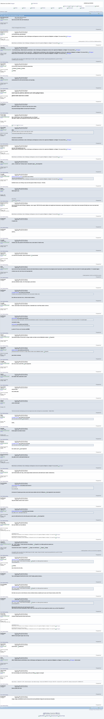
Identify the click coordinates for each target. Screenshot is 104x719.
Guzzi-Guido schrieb (16, 485)
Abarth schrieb (15, 350)
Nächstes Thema (99, 11)
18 (6, 13)
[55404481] (17, 200)
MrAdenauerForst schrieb (17, 176)
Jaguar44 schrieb (15, 559)
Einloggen (12, 3)
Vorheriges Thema (92, 11)
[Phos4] (13, 200)
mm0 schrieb (14, 318)
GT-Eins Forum (46, 713)
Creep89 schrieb (15, 292)
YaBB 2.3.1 (57, 713)
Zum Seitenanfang (4, 30)
